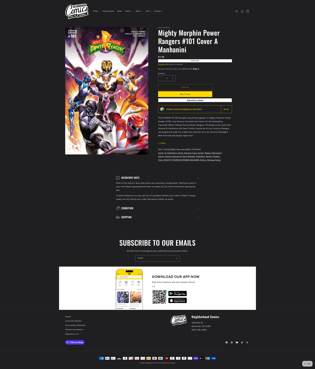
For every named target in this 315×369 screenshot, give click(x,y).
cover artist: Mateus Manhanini (207, 153)
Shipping (161, 64)
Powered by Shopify (168, 363)
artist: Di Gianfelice (167, 153)
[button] (96, 11)
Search (68, 317)
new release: (189, 156)
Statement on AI (72, 334)
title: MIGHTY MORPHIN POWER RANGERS (178, 160)
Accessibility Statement (75, 325)
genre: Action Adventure (170, 156)
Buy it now (185, 94)
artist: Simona (184, 153)
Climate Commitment (74, 330)
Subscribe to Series (195, 100)
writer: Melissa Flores (210, 160)
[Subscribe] (176, 258)
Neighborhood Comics (153, 363)
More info (226, 109)
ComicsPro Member (73, 321)
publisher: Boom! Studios (208, 156)
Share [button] (163, 143)
